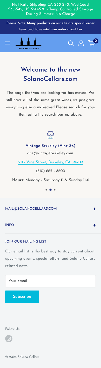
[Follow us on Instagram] (8, 338)
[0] (91, 43)
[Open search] (71, 43)
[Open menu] (7, 43)
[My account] (81, 43)
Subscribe (22, 297)
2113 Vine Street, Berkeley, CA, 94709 (50, 162)
